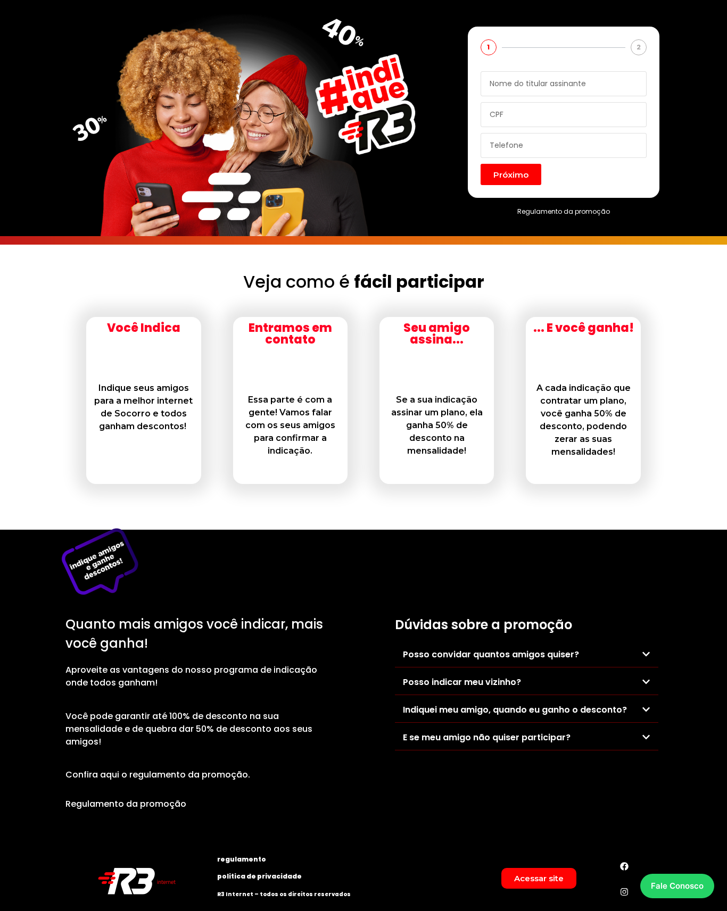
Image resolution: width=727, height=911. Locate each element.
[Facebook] (624, 866)
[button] (526, 654)
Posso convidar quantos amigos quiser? (491, 654)
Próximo (510, 175)
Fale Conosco (677, 886)
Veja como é (363, 281)
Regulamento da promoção (563, 211)
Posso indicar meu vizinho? (462, 682)
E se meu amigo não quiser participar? (487, 737)
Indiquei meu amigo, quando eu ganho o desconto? (515, 710)
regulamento (241, 859)
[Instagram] (624, 892)
